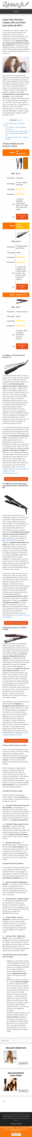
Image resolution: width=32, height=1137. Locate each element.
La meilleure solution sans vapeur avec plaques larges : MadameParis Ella (16, 133)
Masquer (19, 120)
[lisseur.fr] (16, 5)
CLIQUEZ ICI (23, 1063)
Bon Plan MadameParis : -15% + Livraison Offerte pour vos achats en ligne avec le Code (16, 1129)
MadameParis (10, 540)
